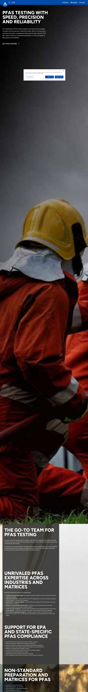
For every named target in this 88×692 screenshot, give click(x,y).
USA (13, 2)
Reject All (49, 76)
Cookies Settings (30, 76)
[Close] (63, 70)
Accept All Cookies (59, 76)
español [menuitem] (74, 2)
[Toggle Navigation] (9, 2)
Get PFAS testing (9, 44)
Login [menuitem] (83, 2)
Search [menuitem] (66, 2)
